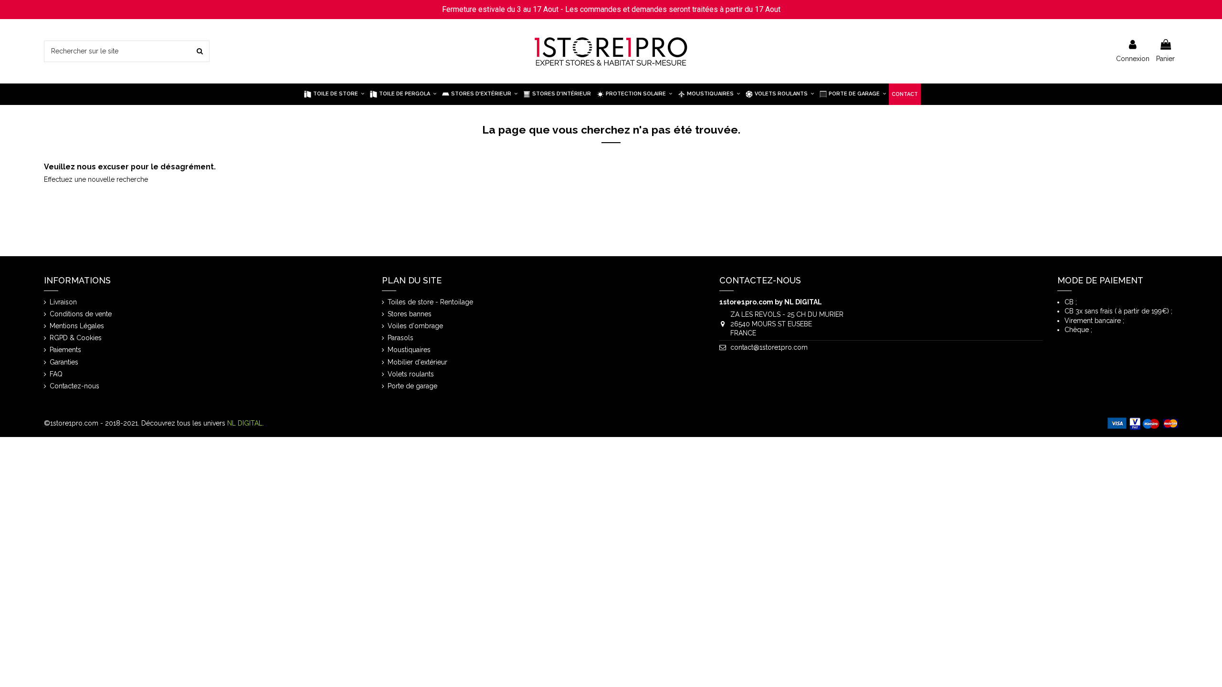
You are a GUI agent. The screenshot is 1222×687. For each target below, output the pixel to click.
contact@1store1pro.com (769, 347)
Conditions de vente (81, 314)
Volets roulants (411, 374)
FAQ (56, 374)
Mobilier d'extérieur (417, 362)
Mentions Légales (77, 326)
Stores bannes (410, 314)
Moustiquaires (409, 350)
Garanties (64, 362)
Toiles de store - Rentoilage (430, 302)
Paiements (65, 350)
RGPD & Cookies (76, 338)
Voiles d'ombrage (415, 326)
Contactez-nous (74, 386)
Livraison (63, 302)
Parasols (400, 338)
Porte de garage (412, 386)
